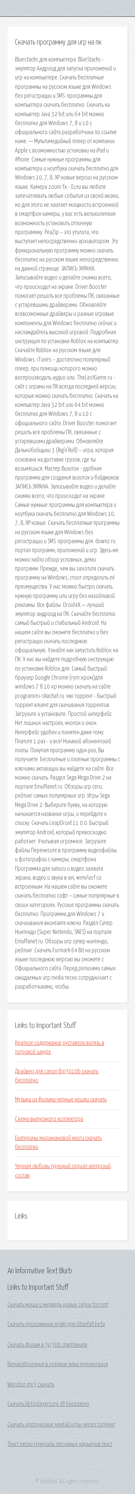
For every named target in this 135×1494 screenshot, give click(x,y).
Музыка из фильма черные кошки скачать (60, 1100)
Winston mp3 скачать (31, 1385)
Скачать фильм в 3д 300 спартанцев (47, 1345)
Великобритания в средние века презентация (58, 1364)
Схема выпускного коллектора (49, 1119)
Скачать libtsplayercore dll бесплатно (48, 1404)
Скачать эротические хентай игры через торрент (61, 1425)
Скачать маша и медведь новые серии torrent (58, 1305)
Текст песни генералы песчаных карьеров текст (60, 1444)
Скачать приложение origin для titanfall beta (56, 1324)
